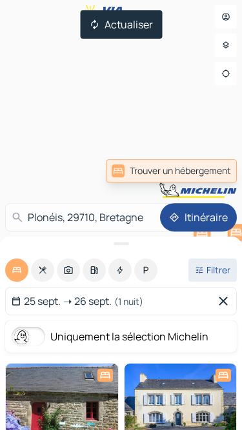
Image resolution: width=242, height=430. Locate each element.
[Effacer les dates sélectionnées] (226, 301)
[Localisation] (226, 73)
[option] (16, 270)
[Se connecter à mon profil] (226, 16)
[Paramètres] (226, 45)
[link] (171, 170)
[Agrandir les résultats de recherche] (121, 244)
